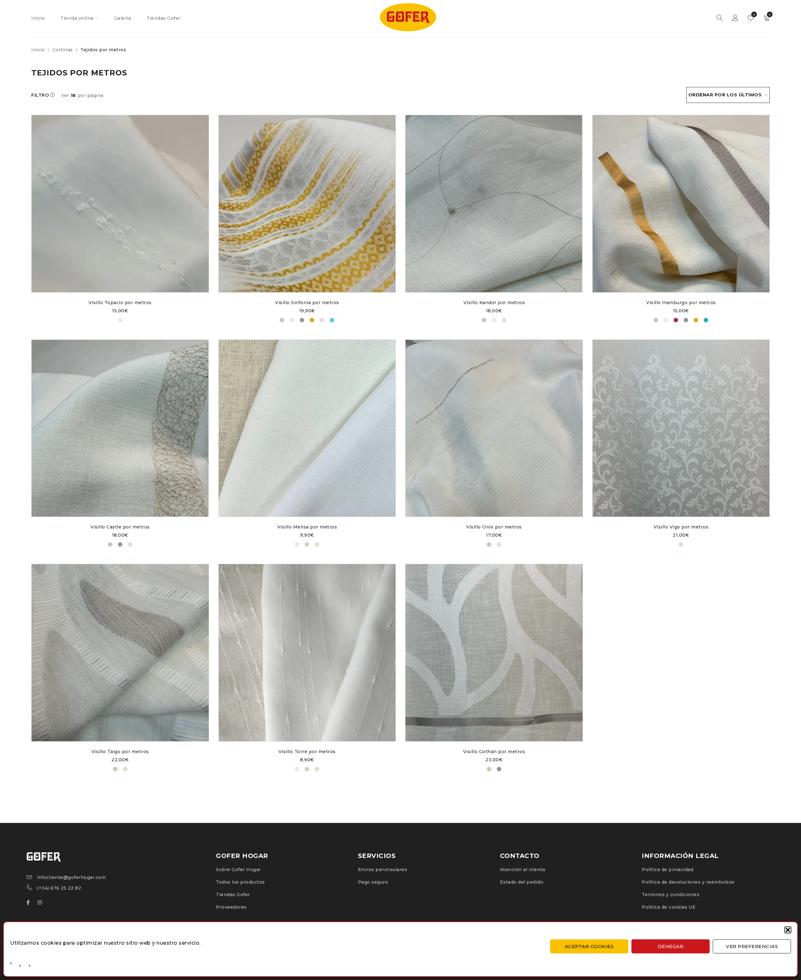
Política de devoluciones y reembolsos (688, 882)
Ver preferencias (752, 946)
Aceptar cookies (589, 946)
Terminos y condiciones (670, 894)
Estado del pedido (521, 882)
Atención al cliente (523, 869)
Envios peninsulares (382, 869)
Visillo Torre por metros (307, 751)
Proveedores (231, 907)
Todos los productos (240, 882)
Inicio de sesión (735, 18)
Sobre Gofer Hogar (238, 869)
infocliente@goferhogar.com (71, 877)
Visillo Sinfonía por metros (307, 302)
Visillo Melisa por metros (307, 527)
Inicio (38, 50)
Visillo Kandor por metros (494, 302)
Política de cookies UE (669, 907)
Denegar (671, 946)
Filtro (40, 95)
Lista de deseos (753, 15)
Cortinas (63, 50)
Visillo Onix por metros (494, 527)
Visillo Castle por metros (120, 527)
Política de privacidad (667, 869)
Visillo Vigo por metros (681, 527)
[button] (788, 930)
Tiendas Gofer (233, 894)
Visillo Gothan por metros (494, 751)
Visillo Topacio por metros (120, 302)
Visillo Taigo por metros (120, 751)
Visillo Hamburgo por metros (681, 302)
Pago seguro (373, 882)
